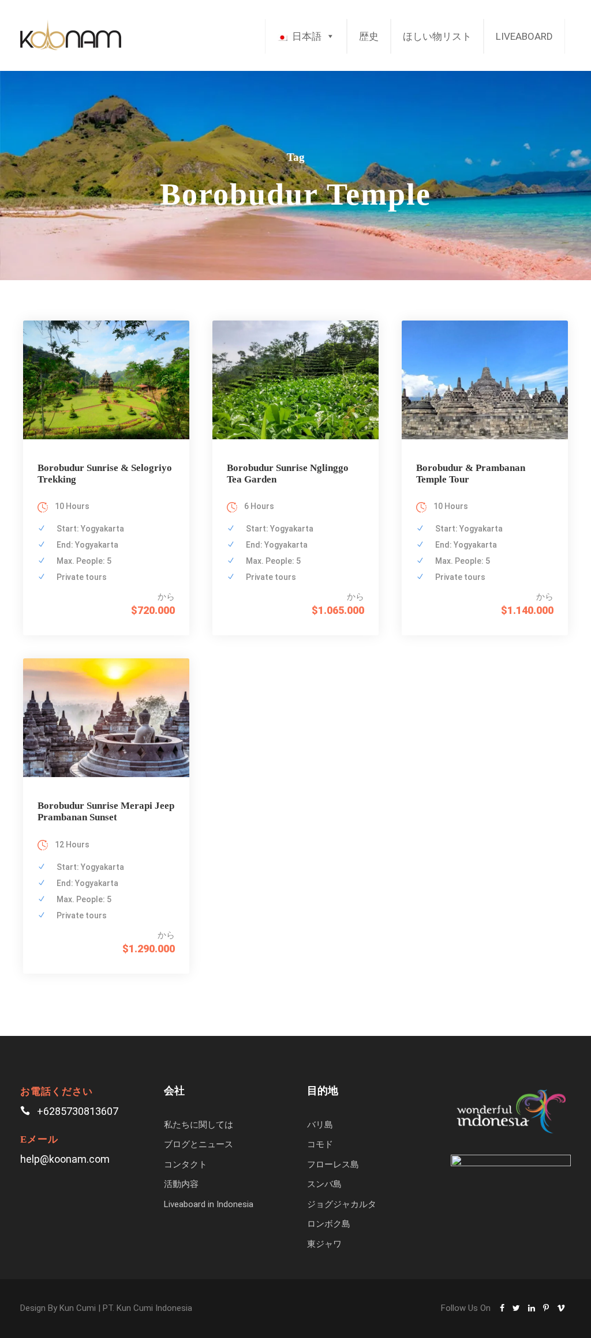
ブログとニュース (198, 1144)
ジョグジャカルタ (341, 1204)
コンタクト (185, 1164)
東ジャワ (324, 1244)
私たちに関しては (198, 1125)
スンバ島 (324, 1184)
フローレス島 (333, 1164)
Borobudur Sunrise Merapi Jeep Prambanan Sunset (106, 811)
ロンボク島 (328, 1224)
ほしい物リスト (437, 36)
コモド (320, 1144)
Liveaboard (524, 36)
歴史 (369, 36)
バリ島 (320, 1125)
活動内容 (181, 1184)
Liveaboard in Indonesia (208, 1204)
